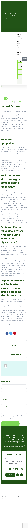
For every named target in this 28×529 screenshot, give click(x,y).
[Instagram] (21, 474)
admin (11, 101)
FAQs (19, 73)
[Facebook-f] (17, 474)
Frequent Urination (15, 354)
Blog (19, 71)
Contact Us (19, 53)
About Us (19, 76)
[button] (19, 58)
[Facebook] (7, 333)
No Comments (19, 101)
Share (2, 333)
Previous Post (13, 343)
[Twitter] (11, 333)
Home (19, 61)
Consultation (20, 67)
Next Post (12, 352)
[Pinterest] (14, 333)
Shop (19, 64)
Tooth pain (13, 345)
